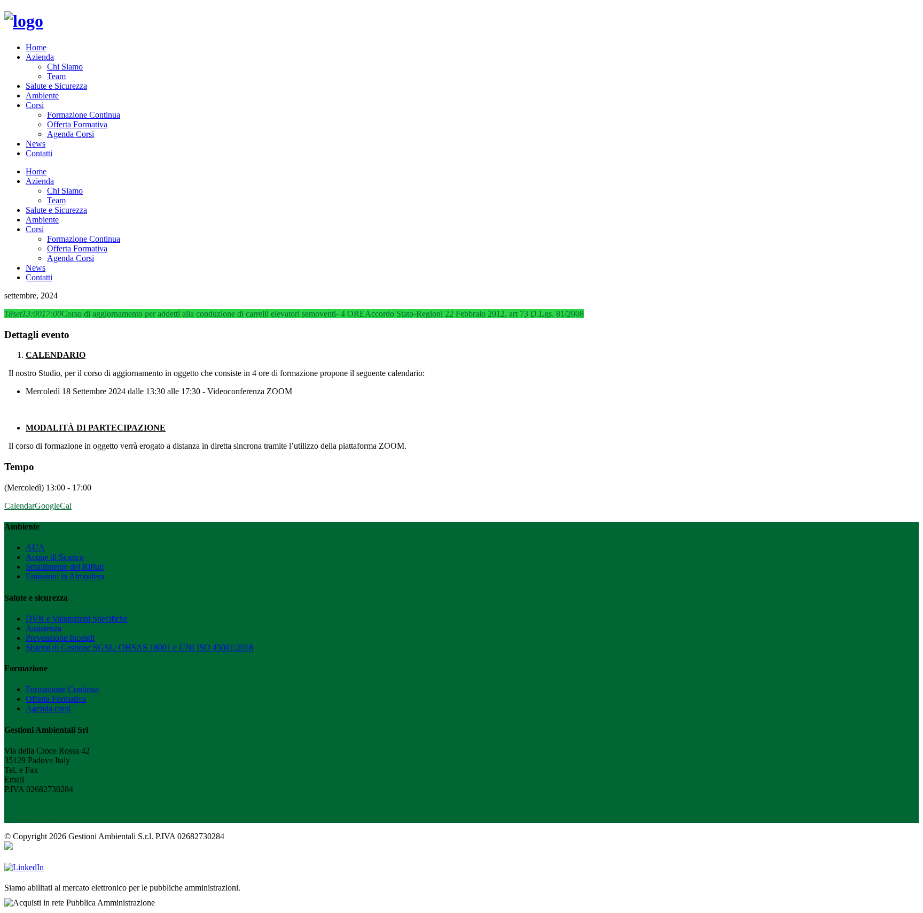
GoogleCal (53, 505)
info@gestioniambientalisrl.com (79, 779)
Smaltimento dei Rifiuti (65, 566)
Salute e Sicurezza (56, 85)
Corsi (35, 105)
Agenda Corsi (70, 134)
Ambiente (42, 95)
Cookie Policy (28, 808)
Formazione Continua (83, 114)
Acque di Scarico (55, 557)
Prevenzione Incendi (60, 637)
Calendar (19, 505)
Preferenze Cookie (35, 818)
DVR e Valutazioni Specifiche (77, 618)
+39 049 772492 (68, 769)
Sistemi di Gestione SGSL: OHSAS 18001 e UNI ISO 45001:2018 (139, 647)
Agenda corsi (48, 708)
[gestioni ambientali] (23, 20)
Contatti (39, 153)
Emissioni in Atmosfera (65, 576)
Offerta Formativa (77, 124)
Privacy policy (28, 798)
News (35, 143)
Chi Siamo (65, 66)
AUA (35, 547)
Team (56, 76)
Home (36, 47)
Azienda (40, 57)
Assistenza (43, 628)
